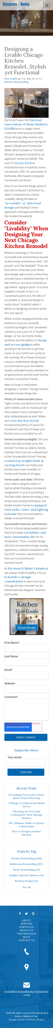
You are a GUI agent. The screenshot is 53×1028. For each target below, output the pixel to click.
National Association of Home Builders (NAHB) (26, 124)
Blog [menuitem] (26, 936)
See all (26, 887)
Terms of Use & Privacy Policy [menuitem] (26, 1019)
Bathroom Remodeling (26, 863)
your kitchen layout (24, 420)
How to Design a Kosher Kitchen (26, 833)
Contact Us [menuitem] (26, 940)
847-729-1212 (26, 958)
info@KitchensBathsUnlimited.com (26, 993)
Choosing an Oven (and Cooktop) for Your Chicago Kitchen (26, 814)
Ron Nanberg (12, 78)
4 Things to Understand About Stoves (26, 805)
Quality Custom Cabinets (26, 875)
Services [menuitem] (26, 923)
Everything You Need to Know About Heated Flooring (26, 796)
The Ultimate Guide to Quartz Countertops (26, 825)
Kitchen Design (26, 880)
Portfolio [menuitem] (26, 927)
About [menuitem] (26, 920)
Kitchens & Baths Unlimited (28, 568)
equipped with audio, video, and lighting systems (26, 509)
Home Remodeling (26, 869)
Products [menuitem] (26, 930)
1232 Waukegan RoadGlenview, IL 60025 (26, 975)
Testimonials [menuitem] (26, 933)
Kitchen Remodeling (16, 81)
